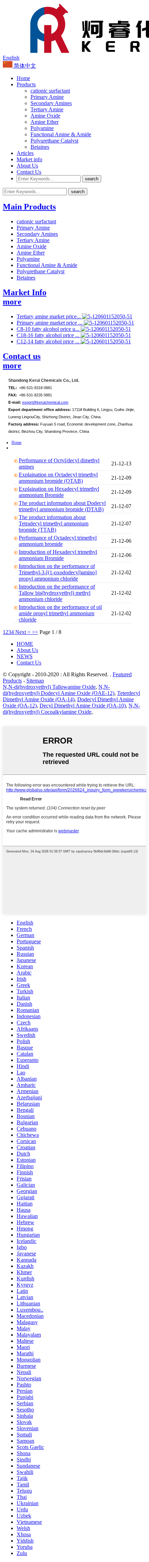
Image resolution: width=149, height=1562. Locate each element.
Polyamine (42, 128)
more (12, 301)
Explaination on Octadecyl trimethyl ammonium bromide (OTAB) (58, 478)
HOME (25, 644)
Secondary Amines (51, 103)
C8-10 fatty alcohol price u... (49, 329)
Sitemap (35, 681)
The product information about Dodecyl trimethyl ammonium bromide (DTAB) (62, 506)
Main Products (29, 206)
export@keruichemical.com (45, 402)
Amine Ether (44, 122)
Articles (25, 153)
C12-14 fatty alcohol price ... (49, 341)
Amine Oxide (45, 116)
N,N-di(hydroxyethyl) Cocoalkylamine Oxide (71, 709)
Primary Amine (47, 97)
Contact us (22, 356)
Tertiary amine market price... (49, 316)
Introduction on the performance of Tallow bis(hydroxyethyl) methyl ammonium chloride (57, 593)
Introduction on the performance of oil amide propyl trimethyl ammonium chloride (60, 613)
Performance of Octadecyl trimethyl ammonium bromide (58, 541)
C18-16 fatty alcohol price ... (49, 335)
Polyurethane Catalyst (54, 141)
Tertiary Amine (46, 109)
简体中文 (24, 66)
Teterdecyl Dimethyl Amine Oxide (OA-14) (71, 696)
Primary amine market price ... (50, 323)
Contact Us (29, 172)
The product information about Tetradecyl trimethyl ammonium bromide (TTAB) (53, 523)
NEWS (25, 656)
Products (26, 84)
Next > (23, 632)
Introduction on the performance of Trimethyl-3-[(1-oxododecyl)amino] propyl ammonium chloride (58, 572)
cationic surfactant (50, 91)
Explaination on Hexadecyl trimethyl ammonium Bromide (59, 492)
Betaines (39, 147)
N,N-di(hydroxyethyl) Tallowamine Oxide (49, 687)
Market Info (24, 292)
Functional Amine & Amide (60, 134)
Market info (29, 159)
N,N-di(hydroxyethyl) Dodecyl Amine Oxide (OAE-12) (58, 690)
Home (23, 78)
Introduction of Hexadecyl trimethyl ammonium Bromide (58, 555)
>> (35, 632)
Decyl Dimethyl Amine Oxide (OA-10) (83, 706)
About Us (27, 166)
